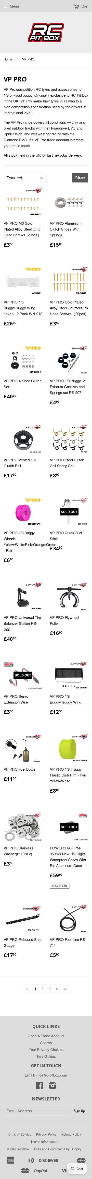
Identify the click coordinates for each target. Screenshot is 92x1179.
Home (8, 59)
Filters (80, 177)
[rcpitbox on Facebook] (39, 1086)
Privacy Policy (46, 1134)
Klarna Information (44, 1141)
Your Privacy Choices (46, 1049)
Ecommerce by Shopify (64, 1149)
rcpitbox (23, 1149)
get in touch (21, 145)
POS (37, 1149)
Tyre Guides (46, 1056)
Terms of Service (19, 1134)
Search (46, 1042)
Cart (84, 6)
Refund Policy (71, 1134)
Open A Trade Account (46, 1035)
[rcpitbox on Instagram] (52, 1086)
